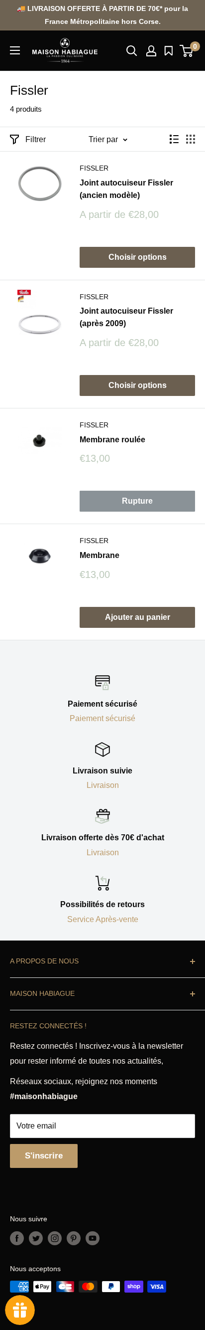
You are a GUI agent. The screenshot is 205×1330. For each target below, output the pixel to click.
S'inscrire (44, 1155)
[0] (187, 51)
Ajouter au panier (137, 617)
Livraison (103, 785)
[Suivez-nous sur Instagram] (55, 1238)
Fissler (94, 168)
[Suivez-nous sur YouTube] (93, 1238)
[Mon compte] (151, 50)
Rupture (137, 501)
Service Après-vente (102, 919)
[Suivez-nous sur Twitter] (36, 1238)
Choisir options (137, 257)
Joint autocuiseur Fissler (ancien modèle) (126, 189)
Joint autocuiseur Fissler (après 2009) (126, 317)
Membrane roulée (112, 439)
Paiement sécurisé (102, 718)
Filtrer (35, 139)
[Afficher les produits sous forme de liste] (174, 139)
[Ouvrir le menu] (15, 50)
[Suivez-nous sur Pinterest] (74, 1238)
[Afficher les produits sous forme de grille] (190, 139)
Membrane (99, 555)
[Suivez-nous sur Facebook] (17, 1238)
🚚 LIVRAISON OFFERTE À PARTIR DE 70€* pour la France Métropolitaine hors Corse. (102, 14)
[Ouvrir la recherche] (131, 50)
